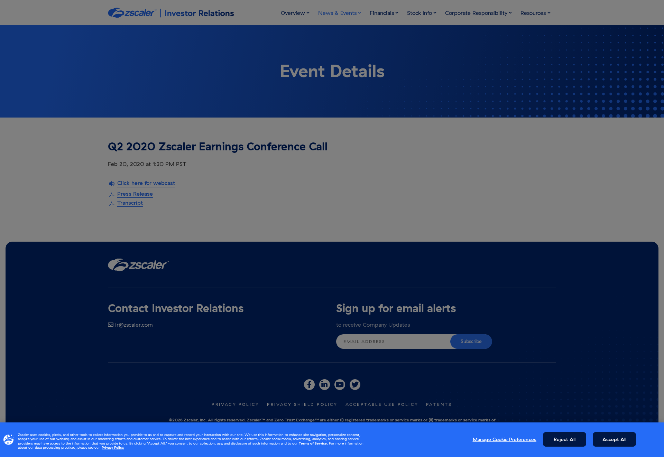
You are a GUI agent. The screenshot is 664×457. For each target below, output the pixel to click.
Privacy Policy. (113, 447)
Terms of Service (313, 443)
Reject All (564, 439)
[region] (332, 439)
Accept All (614, 439)
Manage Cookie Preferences (505, 439)
